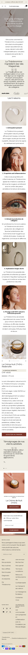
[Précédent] (2, 360)
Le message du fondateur (21, 593)
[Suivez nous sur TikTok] (7, 612)
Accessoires (6, 579)
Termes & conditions (19, 570)
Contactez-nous (19, 599)
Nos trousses (6, 572)
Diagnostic (5, 575)
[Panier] (25, 6)
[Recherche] (5, 6)
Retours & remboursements (21, 577)
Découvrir (14, 507)
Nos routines (6, 565)
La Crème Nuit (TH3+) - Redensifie (12, 365)
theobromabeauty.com (19, 638)
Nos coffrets (6, 569)
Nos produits (6, 562)
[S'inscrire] (24, 554)
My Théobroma (6, 583)
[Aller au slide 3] (6, 468)
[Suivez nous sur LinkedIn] (10, 612)
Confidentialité (21, 583)
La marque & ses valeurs (20, 587)
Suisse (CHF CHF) (8, 632)
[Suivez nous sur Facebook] (3, 608)
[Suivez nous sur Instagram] (7, 608)
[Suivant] (25, 360)
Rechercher (20, 562)
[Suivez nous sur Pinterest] (10, 608)
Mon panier (20, 565)
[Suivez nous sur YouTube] (3, 612)
